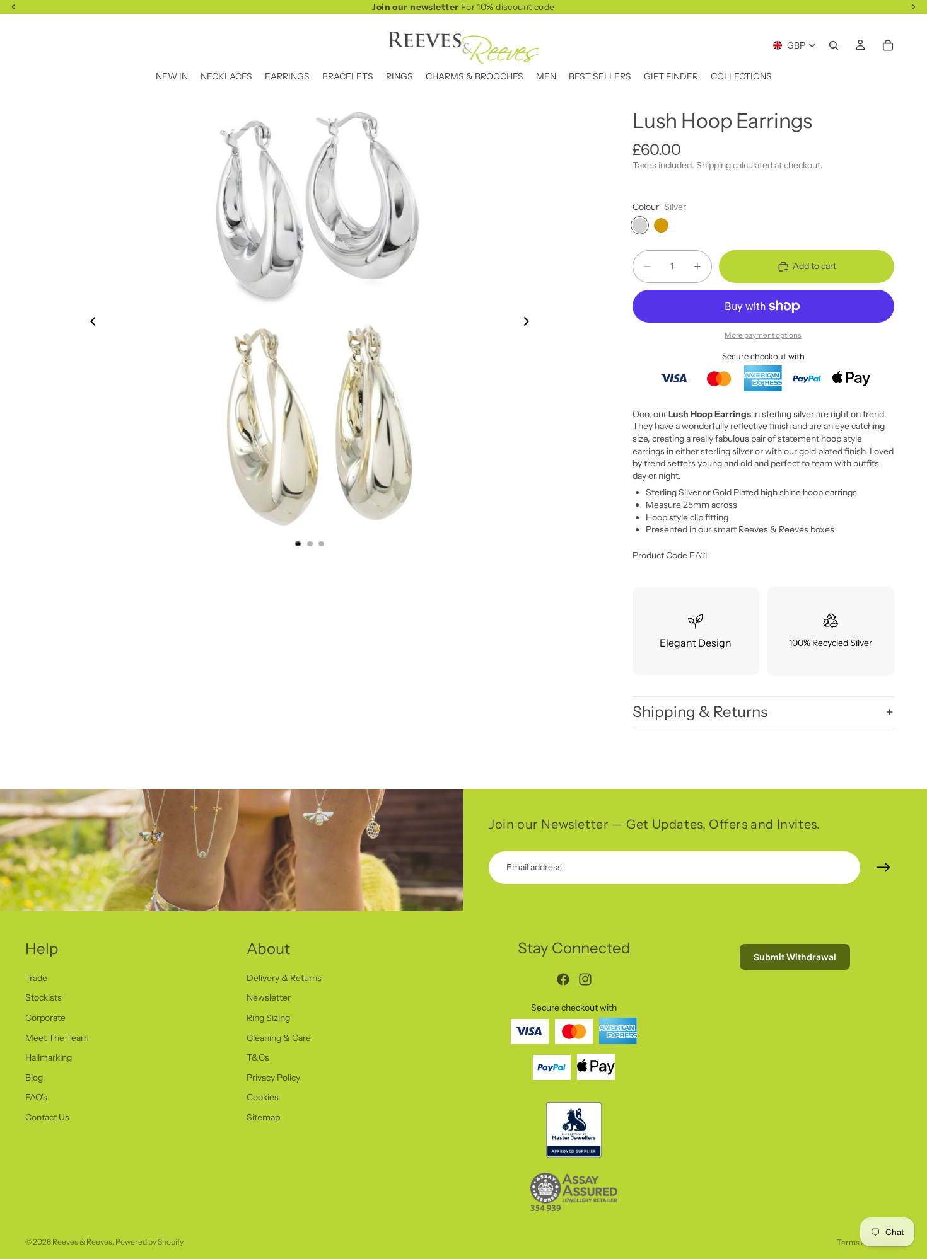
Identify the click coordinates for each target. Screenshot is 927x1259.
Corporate (45, 1017)
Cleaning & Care (279, 1037)
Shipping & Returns (700, 712)
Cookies (263, 1097)
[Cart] (888, 45)
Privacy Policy (273, 1077)
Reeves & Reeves (82, 1241)
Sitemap (263, 1117)
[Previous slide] (89, 323)
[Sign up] (883, 867)
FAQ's (36, 1097)
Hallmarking (48, 1057)
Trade (36, 977)
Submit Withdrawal (795, 956)
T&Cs (258, 1057)
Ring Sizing (268, 1017)
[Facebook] (563, 979)
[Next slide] (530, 323)
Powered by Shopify (149, 1241)
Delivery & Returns (284, 977)
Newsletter (269, 997)
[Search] (834, 45)
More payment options (763, 335)
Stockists (43, 997)
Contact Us (47, 1117)
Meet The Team (57, 1037)
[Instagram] (585, 979)
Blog (34, 1077)
